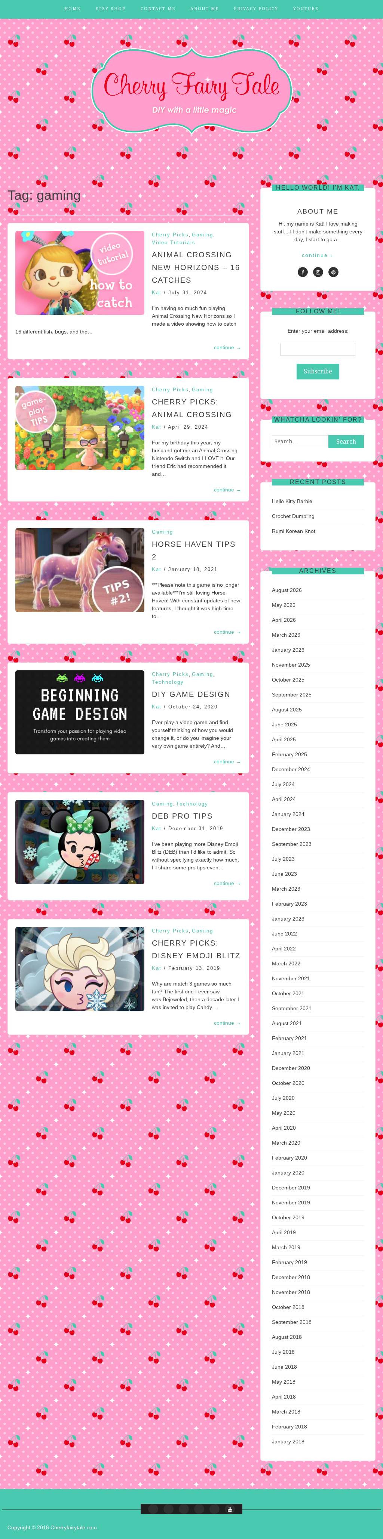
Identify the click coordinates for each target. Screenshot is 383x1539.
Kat (157, 292)
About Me (204, 8)
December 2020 (291, 1068)
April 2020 (284, 1128)
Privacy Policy (256, 8)
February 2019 (289, 1262)
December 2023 (291, 829)
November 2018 (291, 1292)
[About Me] (199, 1509)
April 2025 (284, 739)
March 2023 (286, 889)
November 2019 (291, 1203)
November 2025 (291, 665)
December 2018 (291, 1277)
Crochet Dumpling (293, 516)
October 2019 (288, 1217)
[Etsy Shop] (168, 1509)
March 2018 (286, 1412)
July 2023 (283, 859)
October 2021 (288, 993)
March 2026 (286, 635)
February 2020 (289, 1158)
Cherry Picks (170, 235)
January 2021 (288, 1053)
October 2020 (288, 1083)
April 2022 (284, 949)
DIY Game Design (191, 694)
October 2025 (288, 680)
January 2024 (288, 814)
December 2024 (291, 769)
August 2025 (287, 710)
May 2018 (283, 1382)
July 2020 (283, 1098)
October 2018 (288, 1307)
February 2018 (289, 1427)
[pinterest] (333, 272)
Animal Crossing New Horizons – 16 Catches (196, 267)
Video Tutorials (174, 242)
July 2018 (283, 1352)
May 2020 (283, 1113)
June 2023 (284, 874)
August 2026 (287, 590)
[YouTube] (230, 1509)
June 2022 (284, 934)
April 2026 (284, 620)
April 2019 (284, 1232)
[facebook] (303, 272)
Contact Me (158, 8)
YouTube (306, 8)
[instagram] (318, 272)
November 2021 (291, 978)
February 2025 (289, 754)
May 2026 (283, 605)
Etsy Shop (110, 8)
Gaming (202, 235)
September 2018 (292, 1322)
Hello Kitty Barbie (292, 501)
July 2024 (283, 784)
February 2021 (289, 1038)
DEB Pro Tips (182, 816)
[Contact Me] (184, 1509)
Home (72, 8)
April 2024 (284, 799)
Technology (168, 682)
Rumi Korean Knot (293, 531)
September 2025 (292, 695)
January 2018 (288, 1442)
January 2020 (288, 1173)
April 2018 (284, 1397)
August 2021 (287, 1023)
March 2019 (286, 1247)
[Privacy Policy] (214, 1509)
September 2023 (292, 844)
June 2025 (284, 724)
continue (227, 347)
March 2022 (286, 963)
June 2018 (284, 1367)
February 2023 (289, 904)
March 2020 (286, 1143)
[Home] (153, 1509)
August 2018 (287, 1337)
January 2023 (288, 919)
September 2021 (292, 1008)
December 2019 (291, 1188)
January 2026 (288, 650)
